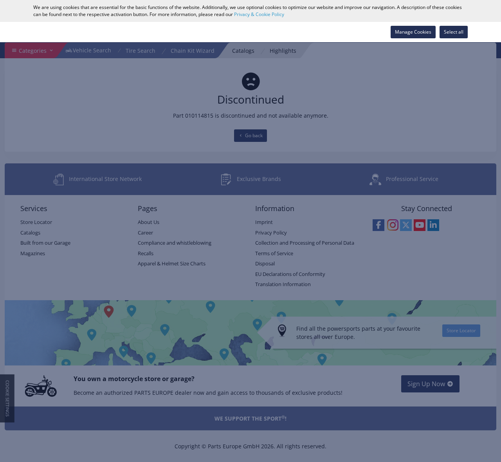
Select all (453, 32)
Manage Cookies (413, 32)
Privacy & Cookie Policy (259, 14)
